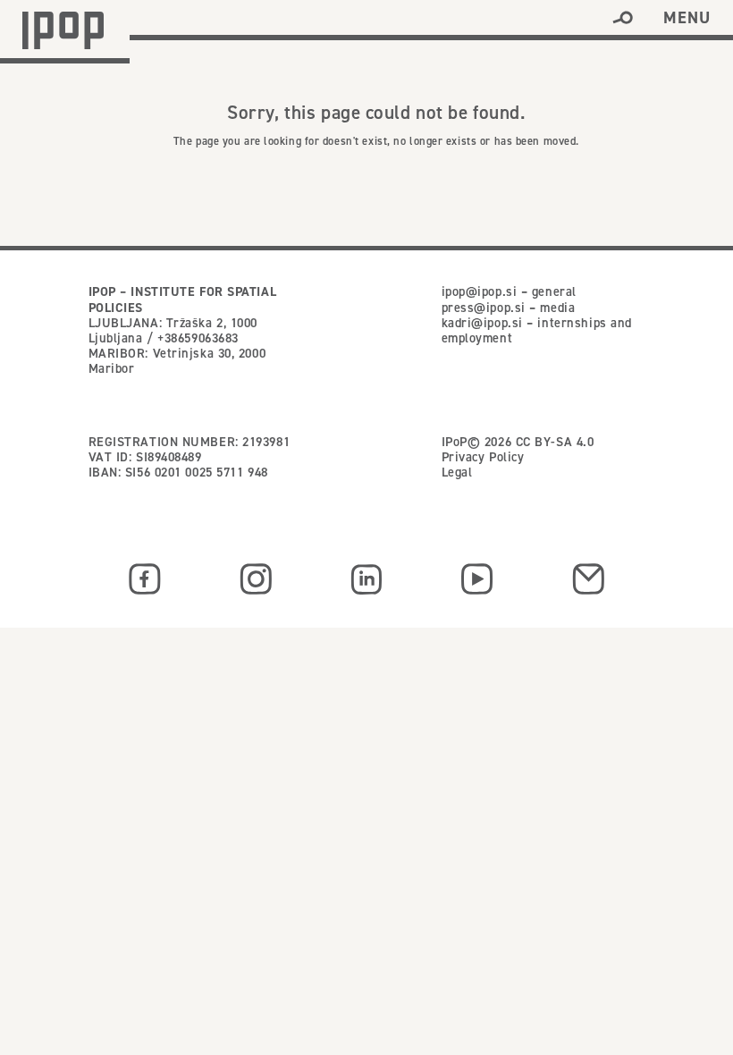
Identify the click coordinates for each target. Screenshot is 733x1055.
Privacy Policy (483, 457)
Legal (457, 472)
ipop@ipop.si (480, 291)
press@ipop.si (484, 308)
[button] (622, 18)
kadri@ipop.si (482, 323)
